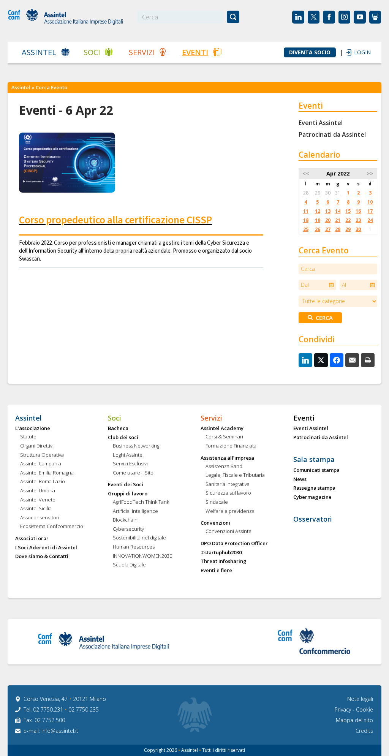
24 (370, 220)
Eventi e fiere (216, 571)
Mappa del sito (354, 720)
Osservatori (312, 519)
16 (358, 211)
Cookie (364, 709)
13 (327, 211)
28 (305, 193)
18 (305, 220)
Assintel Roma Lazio (42, 482)
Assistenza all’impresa (227, 458)
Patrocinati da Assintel (332, 134)
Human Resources (134, 547)
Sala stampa (314, 459)
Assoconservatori (39, 518)
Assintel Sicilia (36, 509)
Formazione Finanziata (231, 446)
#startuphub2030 (221, 553)
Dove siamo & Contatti (41, 557)
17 (370, 211)
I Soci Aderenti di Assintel (46, 548)
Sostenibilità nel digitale (139, 538)
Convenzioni (215, 523)
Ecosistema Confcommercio (51, 527)
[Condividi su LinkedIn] (305, 360)
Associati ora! (31, 539)
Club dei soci (123, 438)
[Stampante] (368, 360)
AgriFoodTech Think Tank (141, 502)
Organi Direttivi (37, 446)
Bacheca (118, 428)
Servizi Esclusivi (130, 464)
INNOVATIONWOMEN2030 (142, 556)
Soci (92, 52)
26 (317, 229)
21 (337, 220)
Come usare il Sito (133, 473)
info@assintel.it (59, 730)
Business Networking (136, 446)
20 (327, 220)
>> (370, 173)
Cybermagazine (312, 497)
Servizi (142, 52)
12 (317, 211)
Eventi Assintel (321, 123)
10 (370, 202)
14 (337, 211)
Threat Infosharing (224, 561)
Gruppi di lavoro (127, 494)
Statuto (28, 437)
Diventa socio (309, 52)
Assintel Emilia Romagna (47, 473)
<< (305, 173)
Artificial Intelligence (135, 511)
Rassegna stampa (314, 488)
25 (305, 229)
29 (317, 193)
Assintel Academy (222, 428)
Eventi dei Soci (125, 485)
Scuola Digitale (129, 565)
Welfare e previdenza (230, 511)
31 (337, 193)
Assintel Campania (40, 464)
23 (358, 220)
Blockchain (125, 520)
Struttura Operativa (42, 455)
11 (305, 211)
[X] (321, 360)
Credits (364, 730)
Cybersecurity (128, 529)
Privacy (344, 709)
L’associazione (32, 428)
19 (317, 220)
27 (327, 229)
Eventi (195, 52)
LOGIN (358, 52)
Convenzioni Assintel (229, 531)
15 (348, 211)
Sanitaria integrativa (228, 484)
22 (348, 220)
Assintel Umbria (37, 491)
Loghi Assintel (128, 455)
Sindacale (217, 502)
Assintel (39, 52)
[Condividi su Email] (352, 360)
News (300, 479)
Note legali (360, 698)
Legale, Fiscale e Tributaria (235, 475)
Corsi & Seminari (224, 437)
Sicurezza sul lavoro (228, 493)
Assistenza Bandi (225, 466)
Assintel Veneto (37, 500)
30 (327, 193)
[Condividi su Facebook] (336, 360)
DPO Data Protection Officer (234, 544)
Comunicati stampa (316, 470)
